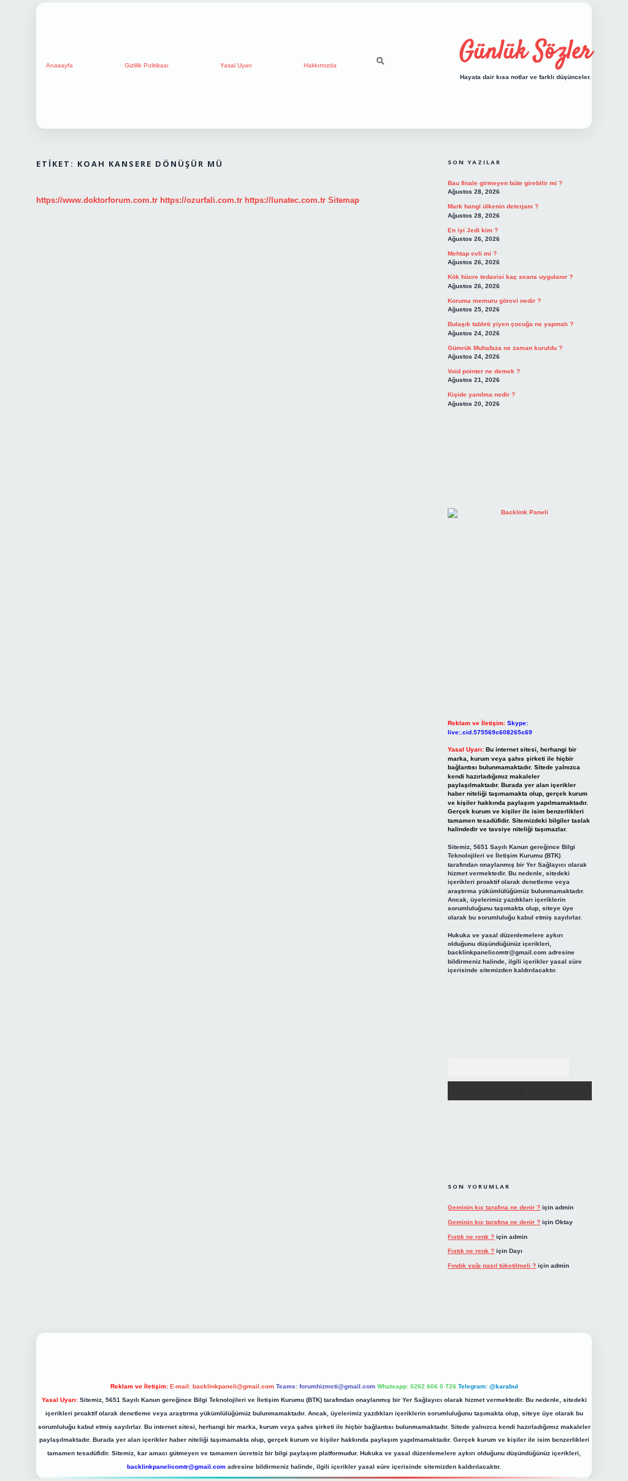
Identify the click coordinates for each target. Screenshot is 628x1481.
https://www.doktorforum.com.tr (97, 200)
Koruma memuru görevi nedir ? (494, 300)
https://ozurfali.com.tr (201, 200)
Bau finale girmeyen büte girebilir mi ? (505, 183)
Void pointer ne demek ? (484, 371)
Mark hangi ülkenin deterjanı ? (493, 206)
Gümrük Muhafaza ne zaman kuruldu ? (505, 348)
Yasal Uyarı (236, 65)
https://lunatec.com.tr (285, 200)
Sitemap (343, 200)
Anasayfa (59, 65)
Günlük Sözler (525, 52)
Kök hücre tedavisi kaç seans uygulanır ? (510, 276)
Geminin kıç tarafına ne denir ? (494, 1207)
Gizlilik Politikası (146, 65)
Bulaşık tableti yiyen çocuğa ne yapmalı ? (510, 324)
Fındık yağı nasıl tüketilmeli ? (492, 1265)
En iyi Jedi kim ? (473, 230)
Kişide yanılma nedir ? (481, 394)
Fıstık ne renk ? (471, 1236)
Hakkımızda (320, 65)
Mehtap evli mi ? (472, 253)
